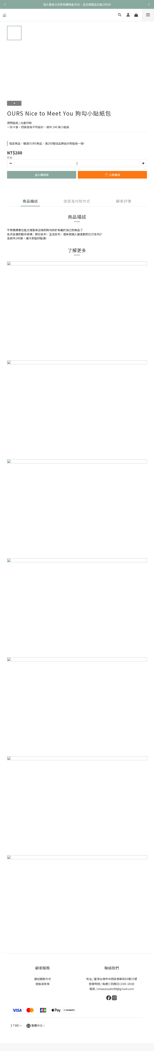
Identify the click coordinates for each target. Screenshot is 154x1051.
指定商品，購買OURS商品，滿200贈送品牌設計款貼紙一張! (46, 143)
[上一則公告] (5, 4)
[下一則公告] (149, 4)
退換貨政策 (42, 984)
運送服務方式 (42, 979)
